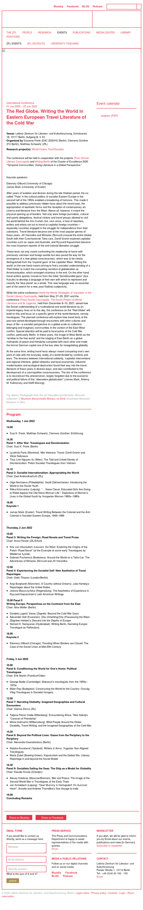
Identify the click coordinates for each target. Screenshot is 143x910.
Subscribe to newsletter (109, 845)
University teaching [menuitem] (65, 43)
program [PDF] (109, 115)
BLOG (85, 6)
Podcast (98, 6)
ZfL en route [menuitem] (36, 43)
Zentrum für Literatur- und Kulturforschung (117, 20)
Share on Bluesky (19, 817)
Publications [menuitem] (81, 32)
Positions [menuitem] (13, 36)
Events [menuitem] (62, 32)
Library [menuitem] (126, 32)
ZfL (11, 19)
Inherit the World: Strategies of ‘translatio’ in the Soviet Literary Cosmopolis (48, 294)
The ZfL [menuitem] (11, 32)
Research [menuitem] (44, 32)
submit (12, 880)
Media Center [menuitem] (105, 32)
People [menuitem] (27, 32)
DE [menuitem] (48, 6)
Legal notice (82, 893)
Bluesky (58, 6)
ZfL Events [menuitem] (13, 43)
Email (55, 848)
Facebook (73, 6)
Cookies (112, 893)
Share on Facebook (52, 817)
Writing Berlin (42, 161)
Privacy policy (98, 893)
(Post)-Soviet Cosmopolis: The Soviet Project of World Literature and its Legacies (44, 301)
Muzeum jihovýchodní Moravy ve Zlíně (43, 398)
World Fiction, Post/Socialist (48, 149)
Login (122, 893)
